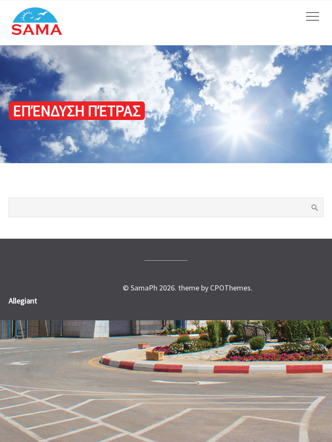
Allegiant (23, 301)
